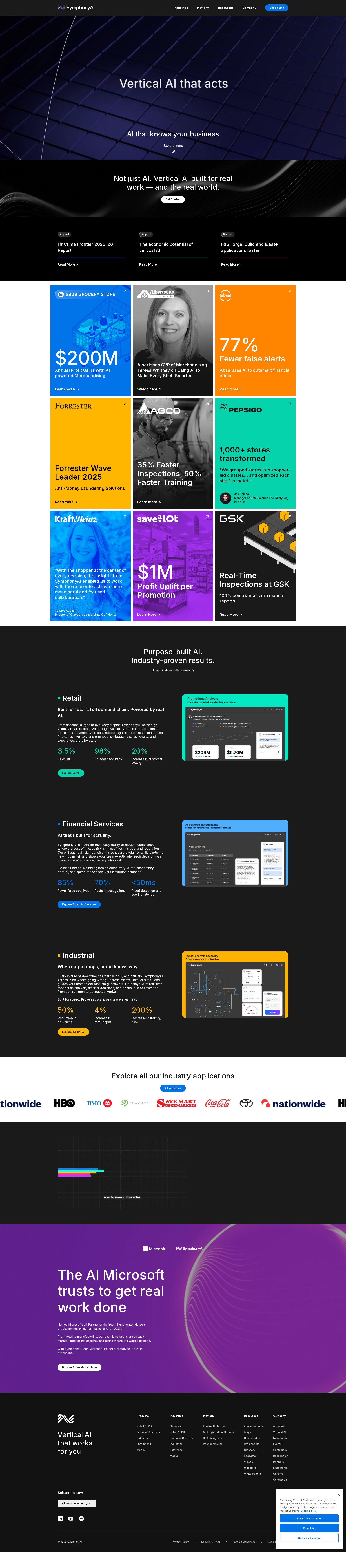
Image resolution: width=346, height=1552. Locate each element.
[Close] (339, 1495)
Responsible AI (212, 1443)
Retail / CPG (144, 1426)
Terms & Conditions (244, 1541)
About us (278, 1426)
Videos (248, 1461)
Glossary (249, 1449)
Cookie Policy (308, 1510)
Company (279, 1415)
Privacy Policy (180, 1541)
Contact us (280, 1479)
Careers (278, 1473)
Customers (280, 1449)
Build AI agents (212, 1438)
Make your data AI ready (218, 1432)
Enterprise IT (145, 1443)
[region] (309, 1519)
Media (141, 1449)
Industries (176, 1415)
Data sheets (251, 1443)
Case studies (252, 1438)
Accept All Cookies (309, 1518)
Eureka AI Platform (214, 1426)
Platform (209, 1415)
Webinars (250, 1467)
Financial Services (148, 1432)
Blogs (247, 1432)
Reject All (309, 1528)
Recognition (280, 1455)
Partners (278, 1461)
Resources (251, 1415)
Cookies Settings (309, 1537)
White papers (252, 1473)
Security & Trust (210, 1541)
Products (143, 1415)
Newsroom (280, 1438)
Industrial (143, 1438)
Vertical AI (279, 1432)
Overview (176, 1426)
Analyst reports (253, 1426)
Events (277, 1443)
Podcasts (250, 1455)
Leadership (280, 1467)
